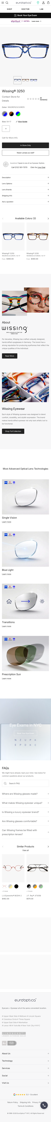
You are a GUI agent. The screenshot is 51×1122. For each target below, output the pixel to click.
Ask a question (7, 202)
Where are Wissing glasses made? (20, 793)
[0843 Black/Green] (40, 886)
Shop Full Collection (13, 431)
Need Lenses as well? (25, 153)
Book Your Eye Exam (25, 733)
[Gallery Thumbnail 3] (33, 80)
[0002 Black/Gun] (29, 886)
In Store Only (25, 145)
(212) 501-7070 (21, 167)
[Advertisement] (25, 934)
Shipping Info (7, 196)
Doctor (25, 9)
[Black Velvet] (16, 886)
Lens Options (7, 184)
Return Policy (12, 1102)
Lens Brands (7, 190)
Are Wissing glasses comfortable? (19, 821)
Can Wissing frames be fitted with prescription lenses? (19, 832)
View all (25, 850)
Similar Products (25, 846)
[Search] (8, 2)
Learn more (6, 522)
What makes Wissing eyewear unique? (22, 803)
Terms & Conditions (25, 1106)
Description (6, 177)
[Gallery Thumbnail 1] (17, 80)
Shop (9, 9)
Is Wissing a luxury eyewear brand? (20, 812)
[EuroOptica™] (23, 2)
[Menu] (2, 2)
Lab (41, 9)
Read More (9, 356)
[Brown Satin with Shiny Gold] (10, 886)
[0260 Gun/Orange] (35, 886)
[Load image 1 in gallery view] (25, 51)
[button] (38, 2)
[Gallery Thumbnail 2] (25, 80)
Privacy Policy (38, 1102)
